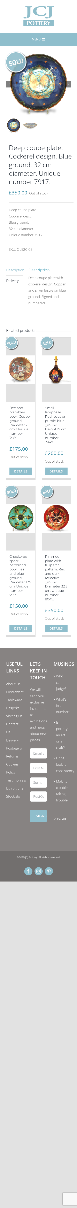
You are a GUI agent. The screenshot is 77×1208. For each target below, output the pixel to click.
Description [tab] (14, 270)
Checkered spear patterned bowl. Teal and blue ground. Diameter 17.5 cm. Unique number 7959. (20, 576)
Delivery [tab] (12, 280)
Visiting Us (14, 716)
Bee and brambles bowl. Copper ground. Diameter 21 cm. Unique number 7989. (20, 423)
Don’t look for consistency (62, 764)
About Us (13, 684)
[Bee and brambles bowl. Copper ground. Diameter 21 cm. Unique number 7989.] (20, 370)
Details (21, 471)
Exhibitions (14, 788)
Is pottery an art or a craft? (62, 735)
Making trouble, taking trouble (62, 790)
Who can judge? (61, 682)
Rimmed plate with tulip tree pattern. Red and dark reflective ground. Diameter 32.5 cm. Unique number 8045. (56, 578)
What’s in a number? (62, 705)
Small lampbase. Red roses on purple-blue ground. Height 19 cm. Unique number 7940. (56, 425)
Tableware (14, 700)
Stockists (13, 796)
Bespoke (13, 708)
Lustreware (15, 692)
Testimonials (16, 780)
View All (60, 819)
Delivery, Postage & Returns (14, 748)
